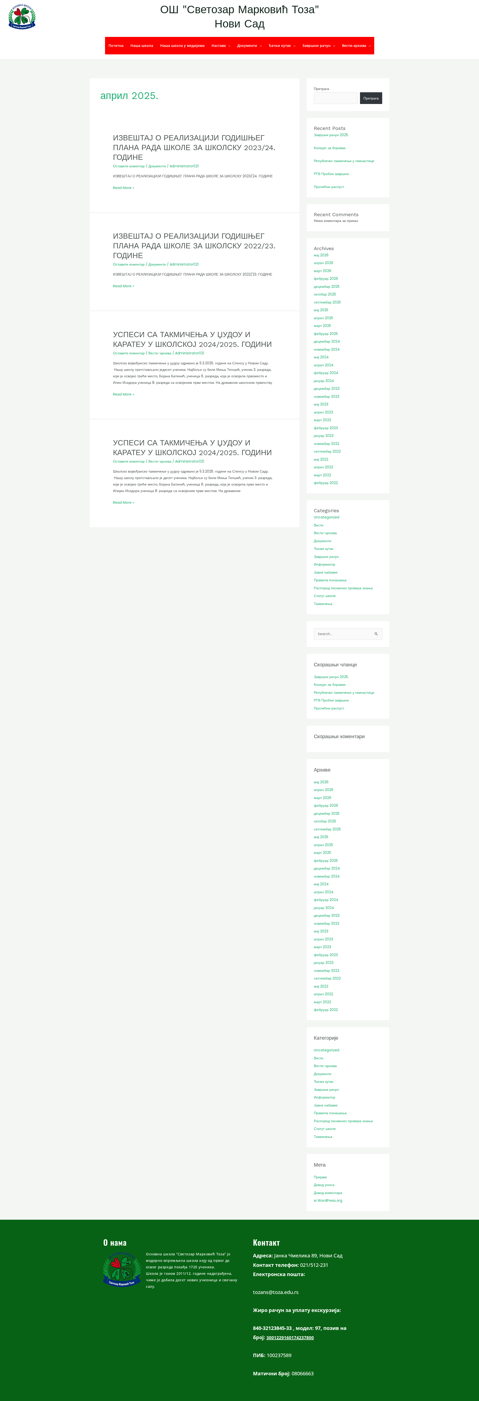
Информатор (324, 564)
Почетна (116, 45)
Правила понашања (330, 580)
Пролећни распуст (329, 186)
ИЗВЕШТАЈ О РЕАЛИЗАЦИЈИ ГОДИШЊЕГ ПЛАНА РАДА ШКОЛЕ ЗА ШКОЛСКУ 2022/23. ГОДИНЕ (194, 246)
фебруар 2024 (326, 372)
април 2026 (323, 262)
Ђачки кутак (280, 45)
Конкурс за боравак (330, 147)
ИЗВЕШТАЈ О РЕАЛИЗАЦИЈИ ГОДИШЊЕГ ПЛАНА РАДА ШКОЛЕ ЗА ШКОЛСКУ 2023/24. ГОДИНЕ (194, 147)
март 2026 (322, 270)
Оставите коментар (129, 166)
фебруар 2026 (326, 278)
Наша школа (141, 45)
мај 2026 (321, 255)
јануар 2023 (324, 435)
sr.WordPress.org (328, 1200)
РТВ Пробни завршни (331, 173)
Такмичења (323, 603)
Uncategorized (326, 517)
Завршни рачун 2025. (331, 134)
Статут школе (325, 595)
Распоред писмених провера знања (343, 588)
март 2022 (322, 475)
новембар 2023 (326, 396)
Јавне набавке (326, 572)
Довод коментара (328, 1192)
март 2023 (322, 419)
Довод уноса (324, 1184)
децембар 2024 (327, 341)
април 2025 (323, 317)
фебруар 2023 (326, 427)
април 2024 (324, 365)
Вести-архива (354, 45)
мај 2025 (321, 309)
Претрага (321, 88)
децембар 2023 (327, 388)
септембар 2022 (327, 451)
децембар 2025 (327, 286)
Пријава (320, 1177)
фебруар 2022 (326, 482)
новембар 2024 (327, 349)
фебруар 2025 (326, 333)
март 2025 (322, 325)
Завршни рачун (316, 45)
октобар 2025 (325, 294)
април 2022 (323, 467)
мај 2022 (321, 459)
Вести (318, 525)
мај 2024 (321, 357)
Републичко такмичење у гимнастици (344, 160)
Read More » (123, 188)
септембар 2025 (327, 302)
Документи (247, 45)
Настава (219, 45)
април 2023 (323, 412)
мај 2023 (321, 404)
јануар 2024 (324, 380)
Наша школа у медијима (182, 45)
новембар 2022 (326, 443)
